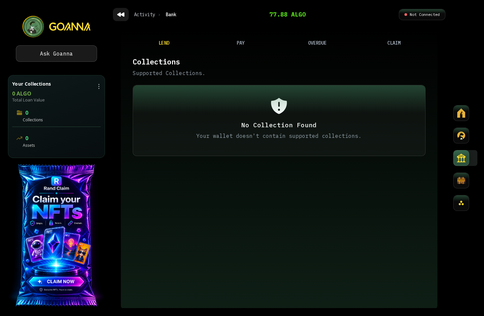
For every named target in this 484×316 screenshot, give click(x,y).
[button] (56, 235)
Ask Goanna (56, 53)
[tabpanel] (279, 181)
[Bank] (461, 158)
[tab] (164, 43)
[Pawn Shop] (461, 180)
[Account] (461, 135)
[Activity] (461, 113)
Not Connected (425, 14)
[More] (461, 203)
